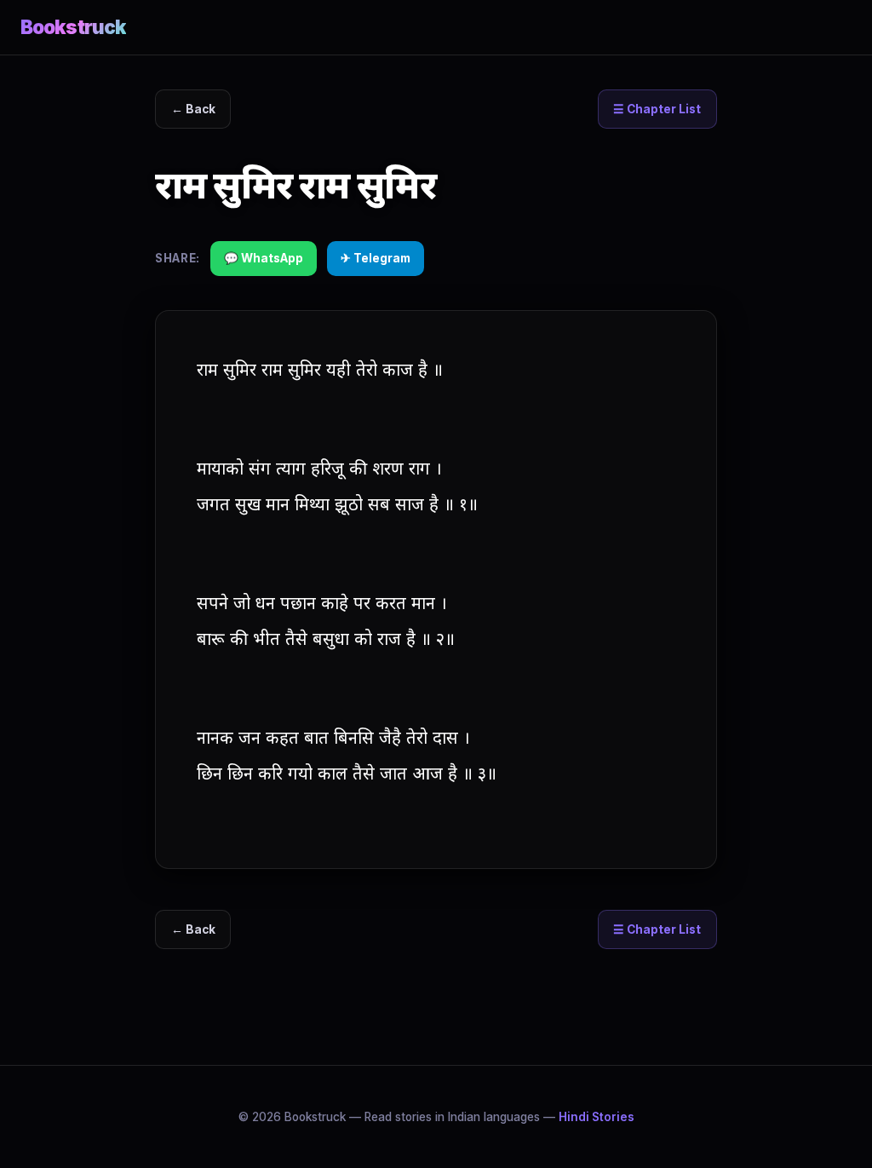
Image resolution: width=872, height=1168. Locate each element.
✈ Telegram (375, 258)
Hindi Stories (596, 1117)
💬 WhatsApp (263, 258)
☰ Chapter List (657, 109)
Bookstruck (73, 26)
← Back (193, 109)
